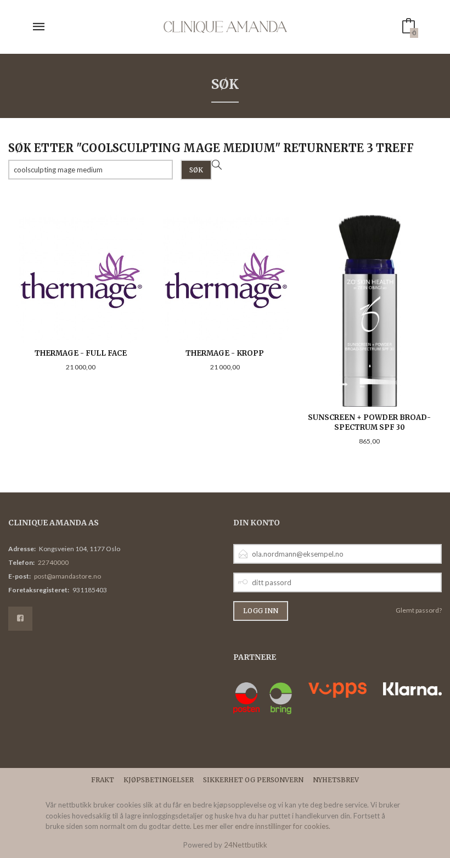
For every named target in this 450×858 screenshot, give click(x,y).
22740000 (53, 562)
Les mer (205, 826)
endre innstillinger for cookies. (282, 826)
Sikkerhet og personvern (253, 780)
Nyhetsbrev (336, 780)
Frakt (102, 780)
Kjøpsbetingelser (158, 780)
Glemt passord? (419, 610)
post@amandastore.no (67, 576)
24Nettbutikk (245, 844)
